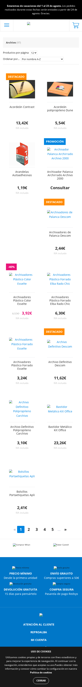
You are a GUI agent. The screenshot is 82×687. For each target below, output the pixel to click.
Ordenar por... (11, 59)
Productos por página (16, 52)
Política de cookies (41, 672)
